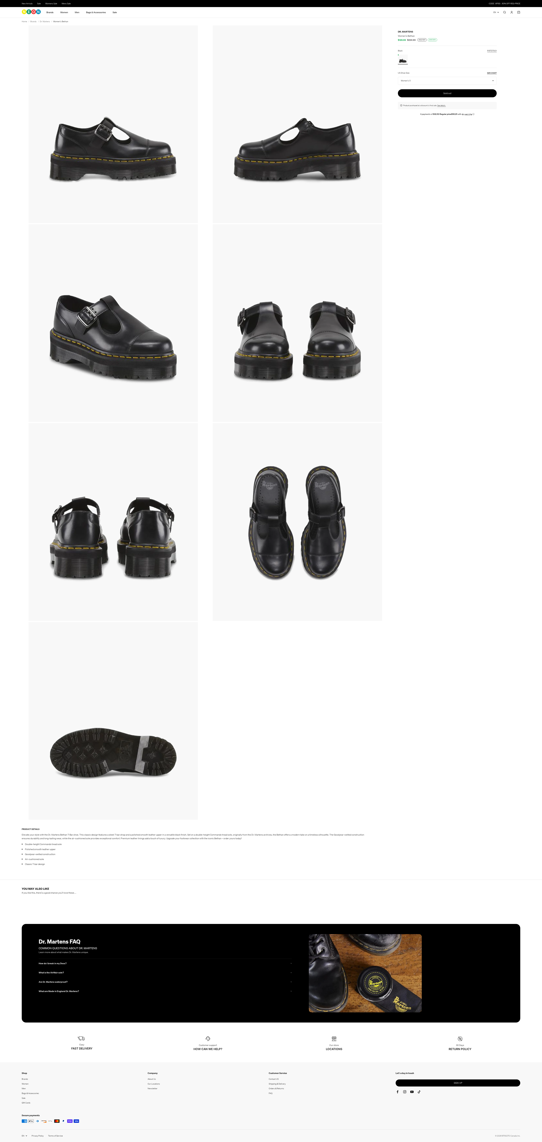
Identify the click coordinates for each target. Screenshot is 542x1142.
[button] (447, 114)
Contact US (274, 1079)
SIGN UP (458, 1083)
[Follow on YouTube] (412, 1092)
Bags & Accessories (96, 12)
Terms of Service (55, 1135)
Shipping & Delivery (277, 1083)
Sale (39, 3)
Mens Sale (66, 3)
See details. (441, 105)
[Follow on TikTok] (419, 1092)
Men (77, 12)
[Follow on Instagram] (405, 1092)
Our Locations (154, 1083)
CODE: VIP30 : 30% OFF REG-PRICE (504, 3)
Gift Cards (26, 1102)
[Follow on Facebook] (397, 1092)
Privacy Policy (38, 1135)
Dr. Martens (405, 31)
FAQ (270, 1093)
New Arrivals (27, 3)
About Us (152, 1079)
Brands (49, 12)
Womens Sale (51, 3)
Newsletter (152, 1088)
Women (64, 12)
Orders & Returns (276, 1088)
